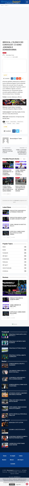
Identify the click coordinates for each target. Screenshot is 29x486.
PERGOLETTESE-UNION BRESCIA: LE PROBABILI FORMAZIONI (14, 293)
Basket (4, 249)
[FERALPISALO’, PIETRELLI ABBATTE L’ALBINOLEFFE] (5, 357)
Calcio (4, 52)
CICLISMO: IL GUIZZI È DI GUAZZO (17, 429)
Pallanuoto (5, 262)
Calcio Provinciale (7, 268)
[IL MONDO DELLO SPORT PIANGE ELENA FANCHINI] (5, 445)
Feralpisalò (5, 252)
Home (4, 456)
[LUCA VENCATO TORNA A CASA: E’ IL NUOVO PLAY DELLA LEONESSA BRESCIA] (5, 372)
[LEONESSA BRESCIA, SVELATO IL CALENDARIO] (5, 365)
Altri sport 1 (5, 265)
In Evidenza (5, 271)
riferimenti (16, 200)
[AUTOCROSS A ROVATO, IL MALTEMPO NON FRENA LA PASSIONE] (5, 394)
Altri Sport (5, 255)
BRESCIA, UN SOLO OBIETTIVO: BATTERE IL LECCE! (8, 151)
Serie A (18, 123)
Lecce (14, 123)
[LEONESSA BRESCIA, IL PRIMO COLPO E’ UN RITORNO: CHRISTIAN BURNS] (5, 386)
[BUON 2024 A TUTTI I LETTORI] (5, 424)
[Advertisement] (14, 23)
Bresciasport (10, 470)
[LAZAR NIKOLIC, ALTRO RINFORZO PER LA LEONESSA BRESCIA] (5, 379)
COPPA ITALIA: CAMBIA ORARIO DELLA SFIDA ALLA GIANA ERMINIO (17, 233)
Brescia (7, 121)
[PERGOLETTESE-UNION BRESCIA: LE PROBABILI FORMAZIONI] (8, 165)
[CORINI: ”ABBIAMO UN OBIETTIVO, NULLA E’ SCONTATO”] (20, 165)
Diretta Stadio (6, 259)
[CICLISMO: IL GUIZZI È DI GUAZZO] (5, 431)
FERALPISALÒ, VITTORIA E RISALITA (17, 348)
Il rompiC (12, 456)
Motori (4, 246)
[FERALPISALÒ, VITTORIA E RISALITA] (5, 350)
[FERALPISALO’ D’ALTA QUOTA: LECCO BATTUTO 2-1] (5, 336)
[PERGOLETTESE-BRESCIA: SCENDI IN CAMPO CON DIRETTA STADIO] (6, 219)
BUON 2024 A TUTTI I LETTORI (16, 422)
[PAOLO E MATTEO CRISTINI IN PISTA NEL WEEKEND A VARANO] (20, 181)
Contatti (12, 463)
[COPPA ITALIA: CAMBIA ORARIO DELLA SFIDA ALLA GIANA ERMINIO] (8, 181)
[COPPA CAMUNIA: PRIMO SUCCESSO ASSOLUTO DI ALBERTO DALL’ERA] (5, 408)
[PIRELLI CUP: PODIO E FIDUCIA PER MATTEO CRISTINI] (5, 401)
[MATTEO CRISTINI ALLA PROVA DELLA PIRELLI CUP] (5, 415)
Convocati (9, 123)
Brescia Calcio (13, 121)
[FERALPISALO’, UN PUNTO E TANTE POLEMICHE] (5, 343)
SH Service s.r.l (17, 476)
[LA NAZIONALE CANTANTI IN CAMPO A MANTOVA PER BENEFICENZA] (5, 438)
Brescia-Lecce (20, 121)
